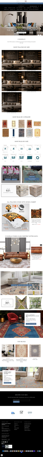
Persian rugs (35, 359)
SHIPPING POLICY (27, 425)
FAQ (15, 426)
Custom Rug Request (34, 9)
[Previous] (38, 35)
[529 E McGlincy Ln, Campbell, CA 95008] (21, 377)
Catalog (26, 9)
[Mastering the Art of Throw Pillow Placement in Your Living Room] (8, 350)
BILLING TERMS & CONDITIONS (27, 427)
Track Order (20, 9)
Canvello (13, 41)
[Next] (40, 35)
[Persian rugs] (35, 350)
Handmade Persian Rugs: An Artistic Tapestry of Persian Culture (21, 360)
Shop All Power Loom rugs (24, 285)
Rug (25, 7)
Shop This (8, 179)
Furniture (29, 7)
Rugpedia (15, 429)
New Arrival (36, 7)
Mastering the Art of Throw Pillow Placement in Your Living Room (8, 360)
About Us (6, 9)
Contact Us (12, 9)
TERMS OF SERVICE (27, 430)
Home (5, 7)
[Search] (26, 1)
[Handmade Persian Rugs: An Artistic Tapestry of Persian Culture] (21, 350)
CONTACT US (16, 425)
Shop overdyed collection (32, 179)
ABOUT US (16, 423)
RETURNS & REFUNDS (27, 423)
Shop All (14, 179)
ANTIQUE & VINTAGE (31, 323)
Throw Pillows (11, 7)
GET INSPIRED (19, 7)
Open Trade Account (33, 6)
